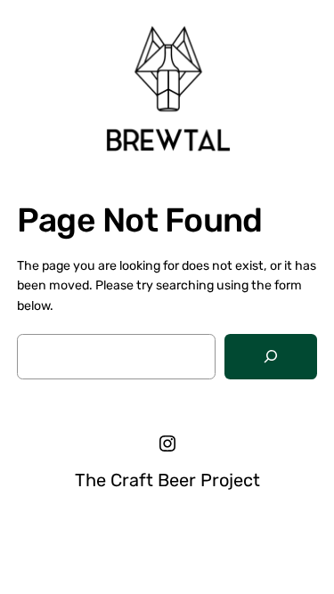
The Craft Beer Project (167, 480)
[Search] (270, 356)
